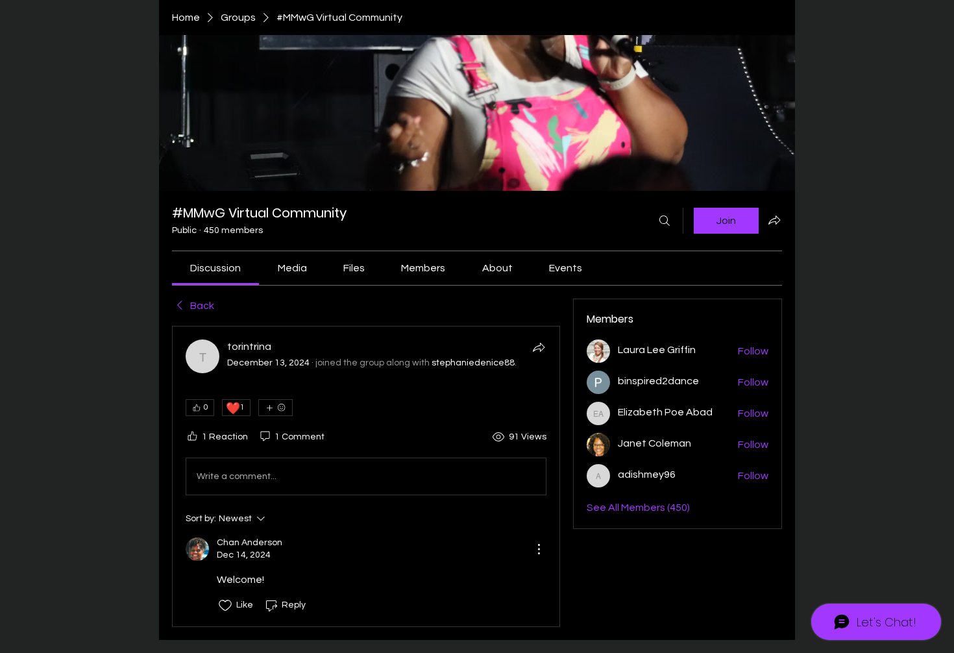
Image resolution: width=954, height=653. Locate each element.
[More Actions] (538, 549)
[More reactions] (275, 407)
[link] (215, 268)
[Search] (664, 221)
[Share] (538, 347)
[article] (366, 476)
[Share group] (774, 220)
